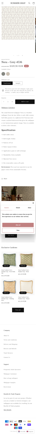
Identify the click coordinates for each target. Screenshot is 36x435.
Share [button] (5, 178)
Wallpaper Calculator (8, 107)
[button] (2, 3)
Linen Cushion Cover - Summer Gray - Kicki (24, 270)
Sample (18, 83)
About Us (6, 335)
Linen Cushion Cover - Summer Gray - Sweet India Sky (8, 271)
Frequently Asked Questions (12, 369)
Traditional (7, 83)
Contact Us (7, 357)
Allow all (18, 225)
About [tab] (29, 207)
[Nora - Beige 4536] (8, 74)
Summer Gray (15, 431)
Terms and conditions (10, 340)
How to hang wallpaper (11, 378)
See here (11, 235)
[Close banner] (33, 203)
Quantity (3, 98)
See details (7, 410)
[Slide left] (14, 55)
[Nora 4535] (3, 74)
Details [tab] (18, 207)
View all (18, 310)
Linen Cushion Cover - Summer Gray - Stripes (24, 297)
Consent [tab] (6, 207)
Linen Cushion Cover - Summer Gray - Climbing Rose (7, 298)
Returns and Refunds (10, 348)
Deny (18, 230)
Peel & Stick (7, 387)
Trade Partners (8, 353)
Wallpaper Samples (10, 382)
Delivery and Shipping (10, 344)
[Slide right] (22, 55)
